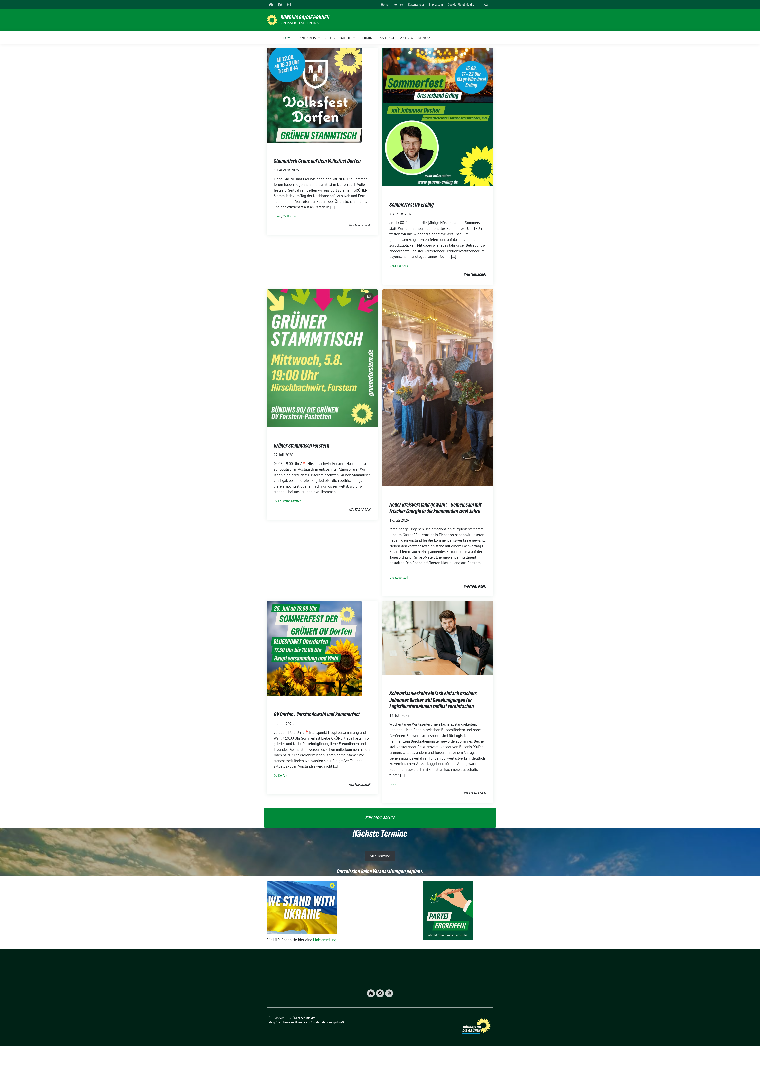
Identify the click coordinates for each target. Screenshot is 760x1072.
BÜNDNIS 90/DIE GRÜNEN (305, 17)
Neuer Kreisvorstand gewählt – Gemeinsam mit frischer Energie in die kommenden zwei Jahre (435, 507)
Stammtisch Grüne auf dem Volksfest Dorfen (317, 161)
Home (277, 216)
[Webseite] (271, 5)
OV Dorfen (289, 216)
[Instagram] (289, 5)
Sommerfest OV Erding (412, 204)
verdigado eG (335, 1022)
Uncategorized (399, 266)
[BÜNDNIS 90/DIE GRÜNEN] (272, 19)
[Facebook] (280, 5)
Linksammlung (324, 939)
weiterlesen (359, 225)
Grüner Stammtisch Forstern (301, 445)
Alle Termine (380, 856)
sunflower (297, 1022)
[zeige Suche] (486, 5)
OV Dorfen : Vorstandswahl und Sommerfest (317, 714)
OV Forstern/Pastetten (287, 501)
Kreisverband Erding (300, 23)
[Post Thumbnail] (314, 94)
